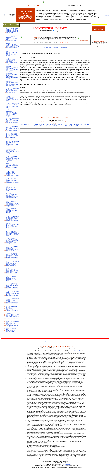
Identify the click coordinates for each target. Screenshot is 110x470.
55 (89, 124)
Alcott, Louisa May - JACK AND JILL (12, 31)
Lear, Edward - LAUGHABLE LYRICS (12, 216)
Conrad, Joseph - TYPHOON (10, 97)
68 (49, 125)
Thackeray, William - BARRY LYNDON (12, 281)
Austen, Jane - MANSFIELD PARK (12, 33)
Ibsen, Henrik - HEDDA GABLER (11, 172)
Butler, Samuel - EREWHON (10, 59)
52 (85, 124)
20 (41, 124)
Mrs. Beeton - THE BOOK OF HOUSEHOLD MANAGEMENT (11, 232)
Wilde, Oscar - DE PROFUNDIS (11, 315)
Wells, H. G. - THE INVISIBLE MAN (12, 310)
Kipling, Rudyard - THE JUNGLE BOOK (13, 206)
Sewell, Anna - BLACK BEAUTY (11, 253)
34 (61, 124)
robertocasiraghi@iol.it (67, 464)
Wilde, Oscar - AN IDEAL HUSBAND (12, 314)
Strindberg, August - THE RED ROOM (12, 272)
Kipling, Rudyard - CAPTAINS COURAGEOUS (11, 202)
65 (45, 125)
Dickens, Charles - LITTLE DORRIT (12, 113)
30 (55, 124)
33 (59, 124)
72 (54, 125)
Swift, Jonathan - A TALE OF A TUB (12, 278)
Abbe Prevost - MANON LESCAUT (12, 28)
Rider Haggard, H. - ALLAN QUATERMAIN (10, 244)
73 (56, 125)
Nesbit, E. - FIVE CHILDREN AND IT (12, 233)
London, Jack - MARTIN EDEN (11, 219)
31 (56, 124)
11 (29, 124)
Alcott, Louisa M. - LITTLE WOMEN (12, 30)
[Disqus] (55, 154)
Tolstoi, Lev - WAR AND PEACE (11, 282)
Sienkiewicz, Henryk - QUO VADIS (12, 257)
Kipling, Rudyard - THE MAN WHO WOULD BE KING (12, 207)
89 (78, 125)
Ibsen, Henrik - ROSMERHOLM (11, 176)
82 (68, 125)
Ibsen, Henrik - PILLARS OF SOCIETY (12, 175)
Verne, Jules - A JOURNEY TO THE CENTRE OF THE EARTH (12, 296)
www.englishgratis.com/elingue (75, 350)
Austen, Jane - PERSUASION (11, 34)
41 (70, 124)
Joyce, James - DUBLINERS (10, 198)
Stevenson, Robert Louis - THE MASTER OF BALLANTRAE (11, 264)
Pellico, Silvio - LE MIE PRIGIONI (12, 239)
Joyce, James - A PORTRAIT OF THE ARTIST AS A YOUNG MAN (12, 197)
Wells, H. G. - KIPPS (9, 309)
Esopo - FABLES (9, 138)
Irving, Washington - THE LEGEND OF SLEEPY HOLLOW (12, 183)
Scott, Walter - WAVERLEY (10, 252)
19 (40, 124)
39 (67, 124)
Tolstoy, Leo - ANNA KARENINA (11, 283)
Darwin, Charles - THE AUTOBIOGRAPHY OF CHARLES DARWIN (12, 99)
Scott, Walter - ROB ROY (10, 250)
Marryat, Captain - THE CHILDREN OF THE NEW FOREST (12, 225)
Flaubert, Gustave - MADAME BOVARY (12, 141)
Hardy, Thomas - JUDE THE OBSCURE (12, 158)
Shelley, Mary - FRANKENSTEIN (11, 254)
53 (87, 124)
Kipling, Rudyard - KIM (10, 205)
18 (39, 124)
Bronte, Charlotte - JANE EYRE (11, 47)
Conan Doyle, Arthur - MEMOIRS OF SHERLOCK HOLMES (12, 85)
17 (37, 124)
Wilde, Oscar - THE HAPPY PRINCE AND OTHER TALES (12, 320)
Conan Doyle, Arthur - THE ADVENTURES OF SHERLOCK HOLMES (11, 87)
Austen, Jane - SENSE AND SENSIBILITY (10, 37)
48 (80, 124)
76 (60, 125)
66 (46, 125)
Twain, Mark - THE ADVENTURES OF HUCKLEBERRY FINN (12, 289)
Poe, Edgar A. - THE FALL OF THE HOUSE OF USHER (12, 241)
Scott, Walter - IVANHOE (10, 248)
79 (64, 125)
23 (46, 124)
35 (62, 124)
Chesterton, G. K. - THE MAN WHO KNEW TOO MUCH (12, 70)
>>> (55, 51)
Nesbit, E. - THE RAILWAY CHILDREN (12, 236)
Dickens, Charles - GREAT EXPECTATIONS (10, 111)
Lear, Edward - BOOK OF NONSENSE (12, 215)
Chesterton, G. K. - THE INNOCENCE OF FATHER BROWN (12, 68)
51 (84, 124)
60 (38, 125)
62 (41, 125)
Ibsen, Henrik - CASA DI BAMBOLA (12, 170)
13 (32, 124)
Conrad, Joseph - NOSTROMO (11, 94)
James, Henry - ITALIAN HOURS (11, 184)
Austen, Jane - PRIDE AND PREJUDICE (12, 35)
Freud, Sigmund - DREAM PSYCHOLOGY (10, 146)
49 (81, 124)
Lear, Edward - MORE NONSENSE (12, 217)
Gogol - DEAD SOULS (10, 150)
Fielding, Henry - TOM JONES (11, 140)
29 (54, 124)
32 (58, 124)
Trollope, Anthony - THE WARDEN (12, 287)
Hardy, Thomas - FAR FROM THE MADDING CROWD (11, 157)
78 (62, 125)
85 (72, 125)
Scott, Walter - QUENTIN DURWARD (12, 249)
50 (83, 124)
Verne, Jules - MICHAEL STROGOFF (12, 302)
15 (35, 124)
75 (58, 125)
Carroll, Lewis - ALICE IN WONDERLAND (10, 61)
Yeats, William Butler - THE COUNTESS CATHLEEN (10, 331)
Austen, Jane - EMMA (9, 32)
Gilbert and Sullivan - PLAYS (11, 149)
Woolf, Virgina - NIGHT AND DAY (11, 326)
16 (36, 124)
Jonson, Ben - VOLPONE (10, 195)
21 (43, 124)
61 (39, 125)
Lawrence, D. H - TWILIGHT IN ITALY (12, 213)
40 (69, 124)
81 (67, 125)
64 (43, 125)
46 (77, 124)
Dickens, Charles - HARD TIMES (11, 112)
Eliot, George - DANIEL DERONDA (12, 132)
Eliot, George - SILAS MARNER (11, 134)
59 (36, 125)
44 (74, 124)
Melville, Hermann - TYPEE (10, 230)
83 (69, 125)
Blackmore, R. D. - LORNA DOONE (12, 45)
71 (53, 125)
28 (52, 124)
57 (34, 125)
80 (65, 125)
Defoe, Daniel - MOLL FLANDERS (12, 102)
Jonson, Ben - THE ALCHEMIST (11, 194)
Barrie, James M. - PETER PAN (11, 44)
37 (65, 124)
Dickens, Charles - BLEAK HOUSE (12, 108)
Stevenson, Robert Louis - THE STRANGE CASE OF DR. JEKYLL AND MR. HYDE (12, 266)
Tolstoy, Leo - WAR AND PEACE (11, 284)
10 (28, 124)
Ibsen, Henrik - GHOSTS (10, 171)
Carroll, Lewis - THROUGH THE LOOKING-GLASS (11, 63)
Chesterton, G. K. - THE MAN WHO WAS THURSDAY (12, 71)
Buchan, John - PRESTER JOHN (11, 49)
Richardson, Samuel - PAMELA (11, 242)
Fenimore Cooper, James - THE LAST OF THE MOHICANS (12, 139)
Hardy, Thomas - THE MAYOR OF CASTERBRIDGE (11, 161)
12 (30, 124)
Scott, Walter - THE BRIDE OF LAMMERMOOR (11, 251)
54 (88, 124)
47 (78, 124)
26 (50, 124)
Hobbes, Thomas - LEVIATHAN (11, 164)
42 (72, 124)
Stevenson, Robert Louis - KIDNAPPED (12, 260)
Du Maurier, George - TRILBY (11, 125)
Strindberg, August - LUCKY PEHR (12, 270)
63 (42, 125)
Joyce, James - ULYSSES (10, 199)
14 (33, 124)
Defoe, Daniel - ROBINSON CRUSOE (12, 103)
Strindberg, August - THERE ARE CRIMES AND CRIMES (11, 275)
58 (35, 125)
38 (66, 124)
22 (44, 124)
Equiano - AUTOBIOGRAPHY (11, 137)
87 (75, 125)
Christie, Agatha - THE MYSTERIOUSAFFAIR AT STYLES (12, 77)
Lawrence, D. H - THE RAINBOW (11, 210)
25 (48, 124)
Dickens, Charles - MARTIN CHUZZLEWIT (10, 115)
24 (47, 124)
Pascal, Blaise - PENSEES (10, 238)
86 (73, 125)
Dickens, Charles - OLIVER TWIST (12, 116)
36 (63, 124)
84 (71, 125)
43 (73, 124)
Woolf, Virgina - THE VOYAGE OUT (12, 325)
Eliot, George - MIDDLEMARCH (11, 133)
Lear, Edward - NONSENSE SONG (11, 218)
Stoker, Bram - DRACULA (10, 269)
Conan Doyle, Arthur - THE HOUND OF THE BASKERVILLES (12, 89)
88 (76, 125)
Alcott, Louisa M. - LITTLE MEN (11, 29)
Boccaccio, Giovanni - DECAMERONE (12, 46)
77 (61, 125)
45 (76, 124)
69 (50, 125)
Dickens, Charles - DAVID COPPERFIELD (10, 109)
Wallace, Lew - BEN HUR (10, 308)
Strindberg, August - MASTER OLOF (12, 271)
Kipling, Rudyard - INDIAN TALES (12, 203)
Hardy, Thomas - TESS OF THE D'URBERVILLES (11, 160)
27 (51, 124)
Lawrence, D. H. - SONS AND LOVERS (12, 214)
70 (52, 125)
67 (47, 125)
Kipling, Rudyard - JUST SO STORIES (12, 204)
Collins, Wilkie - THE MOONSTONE (12, 79)
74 (57, 125)
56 (32, 125)
